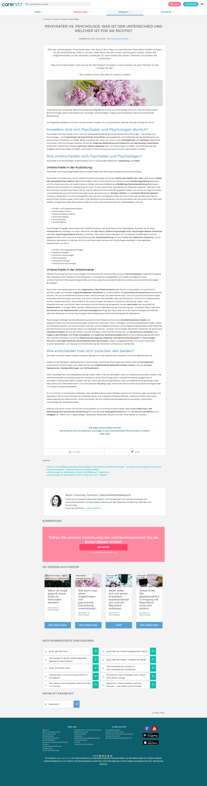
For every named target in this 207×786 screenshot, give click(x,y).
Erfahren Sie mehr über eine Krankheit (119, 734)
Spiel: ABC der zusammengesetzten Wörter (126, 651)
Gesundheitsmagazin (113, 730)
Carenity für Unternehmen (83, 744)
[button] (39, 12)
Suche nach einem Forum (115, 732)
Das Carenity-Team (49, 734)
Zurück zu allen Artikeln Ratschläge (61, 19)
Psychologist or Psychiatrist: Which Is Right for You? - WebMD (77, 475)
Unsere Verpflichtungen (50, 750)
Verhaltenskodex (80, 734)
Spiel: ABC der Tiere (58, 651)
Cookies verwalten (80, 740)
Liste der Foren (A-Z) (113, 736)
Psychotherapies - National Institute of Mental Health (73, 469)
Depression (54, 704)
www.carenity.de (64, 758)
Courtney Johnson (120, 38)
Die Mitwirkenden (48, 740)
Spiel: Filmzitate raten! (59, 668)
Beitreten (174, 4)
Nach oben (159, 712)
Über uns (45, 730)
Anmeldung (190, 4)
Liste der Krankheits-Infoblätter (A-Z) (119, 738)
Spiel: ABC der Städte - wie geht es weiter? (126, 659)
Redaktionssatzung (81, 732)
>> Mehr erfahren (93, 508)
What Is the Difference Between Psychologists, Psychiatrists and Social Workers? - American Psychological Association (104, 467)
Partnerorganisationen (50, 738)
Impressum (78, 736)
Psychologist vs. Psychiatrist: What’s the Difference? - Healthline (78, 472)
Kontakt (77, 742)
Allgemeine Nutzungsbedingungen (87, 738)
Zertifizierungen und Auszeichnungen (87, 730)
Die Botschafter (47, 736)
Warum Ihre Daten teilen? (51, 732)
